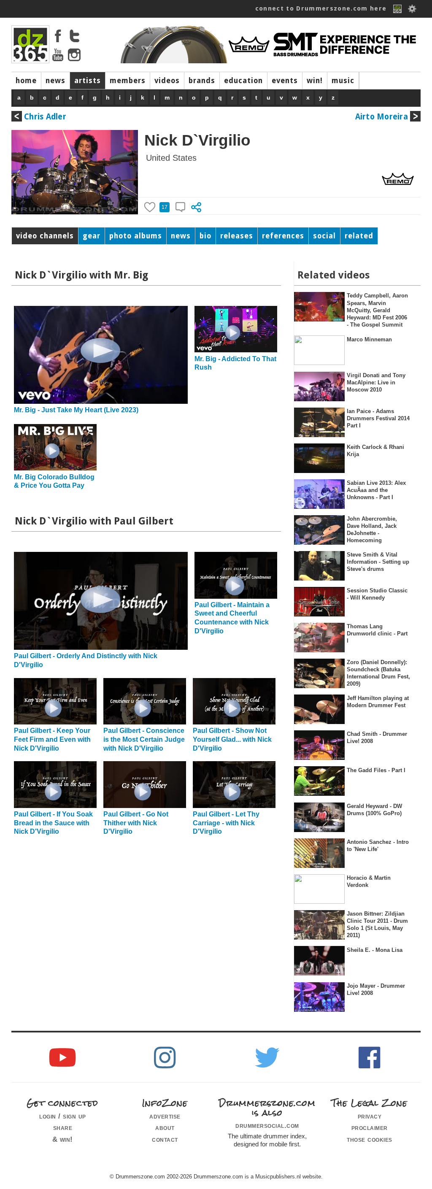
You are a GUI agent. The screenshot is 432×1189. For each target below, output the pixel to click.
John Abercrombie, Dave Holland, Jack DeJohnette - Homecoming (372, 530)
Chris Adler (45, 116)
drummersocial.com (267, 1125)
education (243, 80)
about (165, 1127)
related (359, 236)
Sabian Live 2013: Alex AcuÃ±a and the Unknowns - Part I (376, 490)
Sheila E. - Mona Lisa (374, 950)
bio (205, 236)
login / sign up (62, 1116)
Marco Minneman (369, 339)
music (343, 80)
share (63, 1127)
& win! (62, 1139)
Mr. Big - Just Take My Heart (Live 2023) (76, 409)
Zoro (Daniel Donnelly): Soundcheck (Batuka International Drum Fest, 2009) (378, 673)
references (283, 236)
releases (236, 236)
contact (165, 1139)
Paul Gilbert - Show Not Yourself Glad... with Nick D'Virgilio (232, 739)
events (285, 80)
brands (202, 80)
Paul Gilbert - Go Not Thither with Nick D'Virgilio (135, 823)
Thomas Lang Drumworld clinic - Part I (377, 633)
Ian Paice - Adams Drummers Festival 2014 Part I (378, 418)
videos (167, 80)
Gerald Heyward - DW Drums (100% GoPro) (374, 809)
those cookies (369, 1139)
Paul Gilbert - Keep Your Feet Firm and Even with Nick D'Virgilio (52, 739)
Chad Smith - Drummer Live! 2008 (377, 737)
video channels (45, 236)
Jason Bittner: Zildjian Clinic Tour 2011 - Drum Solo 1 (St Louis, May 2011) (377, 925)
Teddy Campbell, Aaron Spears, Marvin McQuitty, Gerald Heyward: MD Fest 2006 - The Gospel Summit (377, 310)
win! (315, 80)
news (55, 80)
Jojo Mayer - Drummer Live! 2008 (376, 989)
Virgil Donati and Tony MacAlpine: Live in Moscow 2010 (376, 382)
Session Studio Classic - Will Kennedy (377, 594)
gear (91, 236)
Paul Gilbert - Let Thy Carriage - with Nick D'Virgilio (226, 823)
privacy (370, 1116)
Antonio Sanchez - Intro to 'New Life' (378, 845)
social (324, 236)
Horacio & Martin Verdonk (369, 881)
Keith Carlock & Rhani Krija (375, 450)
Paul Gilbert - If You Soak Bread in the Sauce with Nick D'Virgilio (53, 823)
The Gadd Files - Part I (376, 770)
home (26, 80)
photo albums (135, 236)
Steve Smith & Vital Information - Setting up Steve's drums (378, 562)
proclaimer (369, 1127)
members (128, 80)
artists (87, 80)
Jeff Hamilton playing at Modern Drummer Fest (378, 701)
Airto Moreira (381, 116)
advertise (165, 1116)
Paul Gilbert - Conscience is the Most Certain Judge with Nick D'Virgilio (144, 739)
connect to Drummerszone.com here (321, 8)
